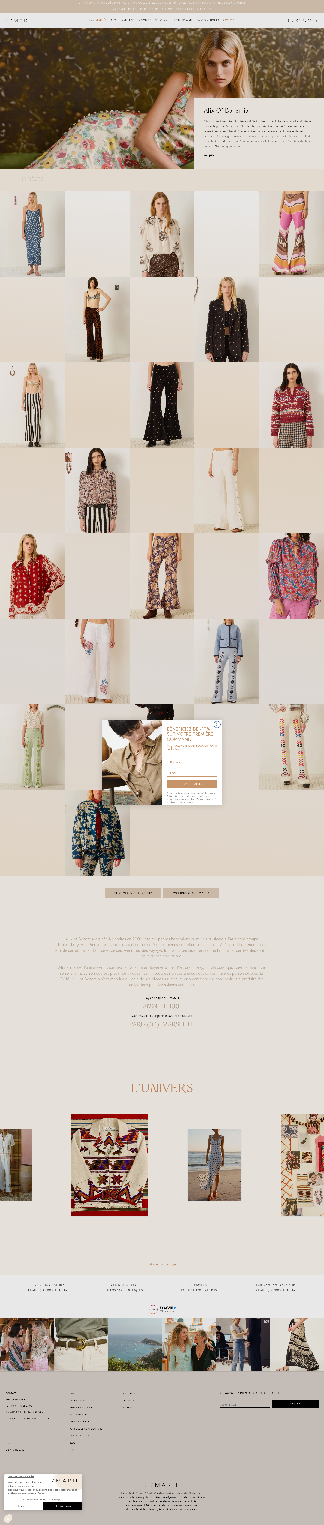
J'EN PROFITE (192, 784)
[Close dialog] (217, 724)
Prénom (172, 755)
